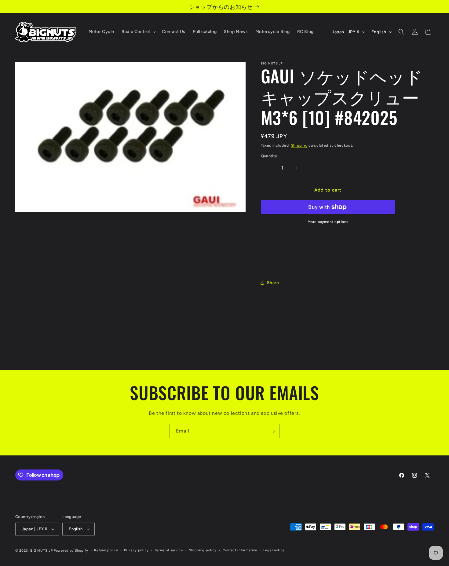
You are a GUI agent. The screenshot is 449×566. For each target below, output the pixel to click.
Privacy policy (136, 550)
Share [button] (273, 282)
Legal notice (274, 550)
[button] (138, 31)
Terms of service (169, 550)
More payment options (328, 222)
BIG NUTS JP (41, 551)
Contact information (240, 550)
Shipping (299, 145)
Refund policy (106, 550)
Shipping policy (203, 550)
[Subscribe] (272, 431)
